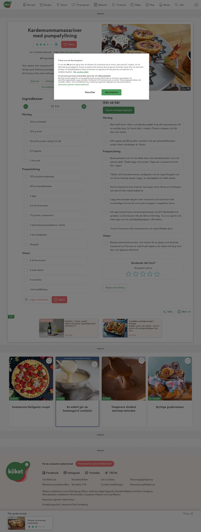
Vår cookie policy (81, 72)
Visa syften (90, 92)
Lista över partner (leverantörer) (73, 85)
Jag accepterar (111, 92)
